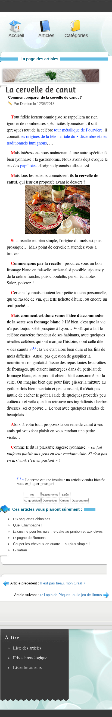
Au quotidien (32, 500)
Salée (65, 494)
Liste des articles (27, 648)
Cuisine (65, 500)
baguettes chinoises (31, 519)
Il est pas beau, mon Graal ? (62, 583)
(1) (34, 347)
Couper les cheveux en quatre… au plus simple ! (51, 544)
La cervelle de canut (40, 89)
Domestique (50, 500)
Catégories (76, 26)
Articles (46, 26)
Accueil (16, 26)
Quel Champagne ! (27, 525)
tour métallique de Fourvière (78, 130)
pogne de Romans (29, 538)
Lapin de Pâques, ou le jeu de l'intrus (71, 595)
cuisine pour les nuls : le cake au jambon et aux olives (58, 531)
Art (32, 494)
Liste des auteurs (27, 667)
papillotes (28, 165)
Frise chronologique (30, 657)
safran (20, 550)
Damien (26, 104)
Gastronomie (50, 494)
